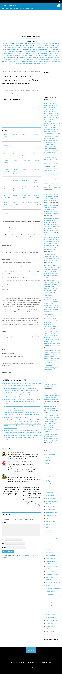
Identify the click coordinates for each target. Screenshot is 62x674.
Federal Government (16, 49)
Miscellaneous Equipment (47, 55)
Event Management (47, 47)
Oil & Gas (35, 57)
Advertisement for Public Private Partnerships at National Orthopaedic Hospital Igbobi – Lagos (11, 491)
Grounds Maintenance (14, 51)
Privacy (48, 662)
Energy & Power (49, 45)
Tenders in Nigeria (30, 667)
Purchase (34, 90)
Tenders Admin (9, 88)
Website (4, 547)
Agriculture (16, 43)
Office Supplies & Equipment (25, 57)
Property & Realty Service (30, 59)
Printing (21, 59)
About (13, 662)
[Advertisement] (31, 22)
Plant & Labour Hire (13, 59)
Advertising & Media (8, 43)
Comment (4, 523)
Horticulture (39, 51)
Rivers (38, 90)
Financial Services (32, 49)
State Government (21, 61)
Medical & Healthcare (34, 55)
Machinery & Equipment (41, 53)
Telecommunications (32, 61)
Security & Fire (54, 59)
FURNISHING (23, 90)
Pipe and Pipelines (50, 591)
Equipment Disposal (36, 47)
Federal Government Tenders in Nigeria (19, 461)
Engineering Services (51, 498)
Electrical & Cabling (38, 45)
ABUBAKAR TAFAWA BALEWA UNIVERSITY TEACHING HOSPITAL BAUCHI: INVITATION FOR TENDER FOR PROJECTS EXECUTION (51, 209)
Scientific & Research (44, 59)
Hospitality (46, 51)
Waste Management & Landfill (29, 63)
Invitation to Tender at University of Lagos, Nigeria (16, 417)
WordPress (26, 669)
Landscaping (21, 53)
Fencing (25, 49)
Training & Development (44, 61)
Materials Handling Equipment (36, 180)
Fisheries (40, 49)
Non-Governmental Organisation (16, 188)
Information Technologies (10, 53)
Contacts (41, 662)
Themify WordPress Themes (37, 669)
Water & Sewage (41, 63)
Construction (16, 45)
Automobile (23, 43)
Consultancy (24, 45)
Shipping (4, 61)
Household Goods (54, 51)
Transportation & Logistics (52, 623)
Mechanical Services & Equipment (19, 55)
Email (3, 543)
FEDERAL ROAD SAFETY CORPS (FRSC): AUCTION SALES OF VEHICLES (51, 408)
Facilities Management (51, 512)
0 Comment (6, 93)
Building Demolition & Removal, (39, 43)
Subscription (32, 662)
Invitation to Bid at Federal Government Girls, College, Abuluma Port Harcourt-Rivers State (21, 80)
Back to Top (31, 651)
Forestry (46, 49)
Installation (29, 90)
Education (30, 45)
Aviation (29, 43)
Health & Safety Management (28, 51)
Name (3, 539)
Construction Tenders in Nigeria (11, 71)
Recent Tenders (21, 662)
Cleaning (10, 45)
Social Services (12, 61)
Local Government (29, 53)
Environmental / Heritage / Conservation (20, 47)
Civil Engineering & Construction (7, 145)
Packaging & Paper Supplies (46, 57)
